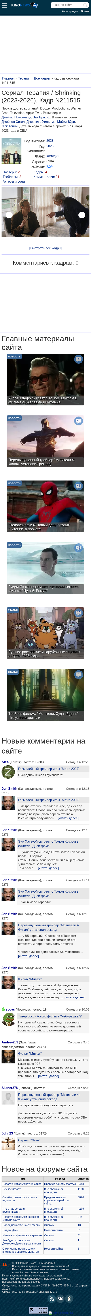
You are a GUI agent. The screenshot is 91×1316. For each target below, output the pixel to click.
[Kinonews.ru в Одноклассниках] (69, 1298)
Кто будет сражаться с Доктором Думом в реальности (21, 1242)
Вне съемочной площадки (54, 1191)
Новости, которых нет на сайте (22, 1184)
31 (79, 1230)
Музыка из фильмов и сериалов (22, 1235)
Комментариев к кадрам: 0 (45, 263)
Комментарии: (46, 177)
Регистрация (70, 11)
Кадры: (40, 172)
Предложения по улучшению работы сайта (56, 1200)
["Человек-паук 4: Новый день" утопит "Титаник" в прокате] (45, 507)
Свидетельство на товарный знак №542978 (29, 1291)
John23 (7, 1133)
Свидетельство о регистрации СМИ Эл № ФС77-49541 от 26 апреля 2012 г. (45, 1287)
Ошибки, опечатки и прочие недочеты (19, 1199)
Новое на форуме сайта (44, 1169)
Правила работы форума (60, 1184)
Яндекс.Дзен (10, 1230)
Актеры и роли (14, 181)
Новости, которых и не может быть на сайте (20, 1218)
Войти (85, 11)
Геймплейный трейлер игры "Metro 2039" (48, 769)
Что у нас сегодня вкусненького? (13, 1210)
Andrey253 (10, 1042)
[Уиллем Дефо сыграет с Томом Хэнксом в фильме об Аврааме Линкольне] (45, 380)
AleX (5, 762)
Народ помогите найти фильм (21, 1225)
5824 (81, 1197)
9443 (81, 1184)
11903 (81, 1189)
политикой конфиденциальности (23, 1278)
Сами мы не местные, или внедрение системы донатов (20, 1250)
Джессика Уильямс (41, 122)
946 (80, 1216)
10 (79, 1225)
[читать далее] (68, 818)
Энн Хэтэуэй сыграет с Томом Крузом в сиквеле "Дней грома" (48, 843)
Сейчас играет (11, 1189)
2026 (49, 146)
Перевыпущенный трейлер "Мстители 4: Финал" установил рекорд (49, 927)
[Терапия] (11, 153)
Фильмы (49, 1225)
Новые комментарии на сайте (43, 746)
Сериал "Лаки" (29, 1140)
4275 (81, 1208)
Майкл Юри (66, 122)
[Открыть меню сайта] (4, 6)
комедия (52, 156)
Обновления (47, 1263)
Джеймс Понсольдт (16, 117)
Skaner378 (10, 1088)
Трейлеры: (12, 177)
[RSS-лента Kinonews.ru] (51, 1298)
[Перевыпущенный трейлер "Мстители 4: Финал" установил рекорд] (45, 441)
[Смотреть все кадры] (45, 248)
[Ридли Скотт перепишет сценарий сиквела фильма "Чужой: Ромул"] (45, 568)
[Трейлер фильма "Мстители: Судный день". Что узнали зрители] (45, 695)
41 (79, 1235)
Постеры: (11, 172)
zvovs (10, 1009)
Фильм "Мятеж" (30, 979)
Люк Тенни (9, 126)
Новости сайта (53, 1230)
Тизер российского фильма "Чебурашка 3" (50, 1016)
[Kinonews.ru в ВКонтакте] (60, 1298)
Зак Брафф (41, 117)
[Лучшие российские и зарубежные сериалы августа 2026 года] (45, 633)
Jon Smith (9, 788)
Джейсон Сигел (13, 122)
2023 (49, 140)
